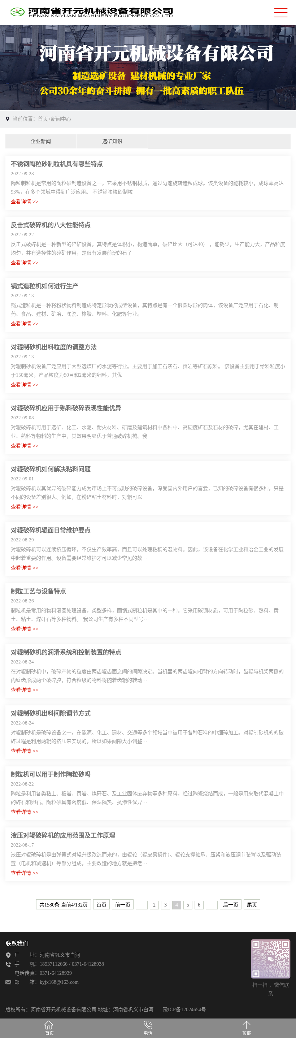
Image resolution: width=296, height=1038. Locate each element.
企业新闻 (41, 141)
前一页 (122, 905)
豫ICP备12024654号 (184, 1009)
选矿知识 (112, 141)
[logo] (95, 12)
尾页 (252, 905)
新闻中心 (61, 119)
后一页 (230, 905)
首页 (43, 119)
